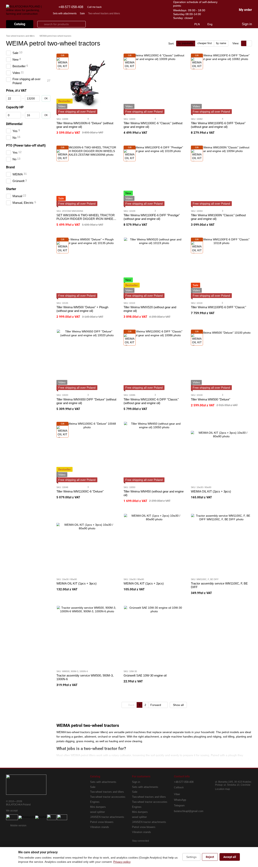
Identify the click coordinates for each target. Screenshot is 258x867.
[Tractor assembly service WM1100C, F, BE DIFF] (221, 544)
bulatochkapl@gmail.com (188, 811)
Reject (210, 857)
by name (221, 43)
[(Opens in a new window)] (12, 817)
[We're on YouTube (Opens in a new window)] (145, 13)
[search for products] (40, 24)
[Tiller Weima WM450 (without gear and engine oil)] (154, 452)
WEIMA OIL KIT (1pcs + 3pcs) (76, 583)
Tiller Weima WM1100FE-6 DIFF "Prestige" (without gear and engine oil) (152, 216)
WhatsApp (180, 799)
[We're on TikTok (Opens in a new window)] (160, 13)
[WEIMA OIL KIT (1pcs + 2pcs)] (154, 544)
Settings (191, 857)
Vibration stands (99, 827)
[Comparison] (222, 24)
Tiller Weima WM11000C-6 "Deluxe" (80, 491)
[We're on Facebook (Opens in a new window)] (141, 13)
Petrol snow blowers (101, 822)
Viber (177, 794)
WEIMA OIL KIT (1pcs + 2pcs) (144, 583)
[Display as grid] (244, 43)
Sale (82, 13)
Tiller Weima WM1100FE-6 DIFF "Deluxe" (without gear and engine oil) (218, 124)
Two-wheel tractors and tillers (104, 13)
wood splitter (97, 811)
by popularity (185, 43)
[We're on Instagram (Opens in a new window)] (150, 13)
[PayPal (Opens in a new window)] (40, 817)
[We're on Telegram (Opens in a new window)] (155, 13)
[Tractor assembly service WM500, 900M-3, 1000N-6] (87, 636)
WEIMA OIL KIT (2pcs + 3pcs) (211, 491)
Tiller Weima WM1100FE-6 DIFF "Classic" (218, 307)
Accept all (229, 857)
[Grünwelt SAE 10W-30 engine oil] (154, 636)
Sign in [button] (136, 781)
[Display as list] (249, 43)
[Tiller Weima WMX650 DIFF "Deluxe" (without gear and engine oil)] (87, 360)
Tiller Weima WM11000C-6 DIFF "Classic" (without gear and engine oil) (151, 401)
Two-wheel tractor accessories (107, 796)
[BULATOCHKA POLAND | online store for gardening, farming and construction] (26, 784)
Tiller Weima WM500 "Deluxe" (210, 399)
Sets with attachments (65, 13)
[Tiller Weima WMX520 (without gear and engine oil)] (154, 268)
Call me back (94, 7)
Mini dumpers (98, 806)
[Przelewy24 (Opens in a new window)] (27, 817)
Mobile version (18, 825)
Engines (95, 801)
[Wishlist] (230, 24)
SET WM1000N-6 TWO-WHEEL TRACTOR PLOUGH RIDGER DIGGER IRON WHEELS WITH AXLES (86, 218)
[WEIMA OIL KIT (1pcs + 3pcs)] (87, 544)
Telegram (179, 805)
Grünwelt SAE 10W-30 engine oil (145, 675)
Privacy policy (122, 861)
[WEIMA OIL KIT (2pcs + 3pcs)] (221, 452)
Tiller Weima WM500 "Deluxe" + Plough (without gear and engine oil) (82, 308)
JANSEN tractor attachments (107, 816)
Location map (222, 789)
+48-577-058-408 (70, 7)
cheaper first (204, 43)
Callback (179, 787)
